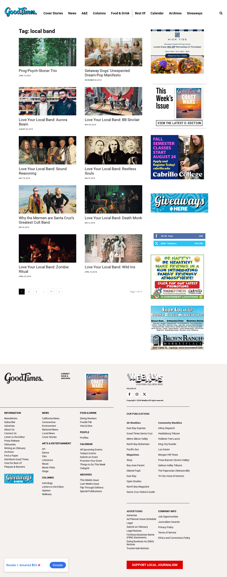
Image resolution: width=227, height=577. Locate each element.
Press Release (12, 440)
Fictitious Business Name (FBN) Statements (140, 536)
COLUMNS (48, 477)
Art (43, 448)
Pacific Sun (133, 449)
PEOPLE (84, 432)
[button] (221, 13)
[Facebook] (129, 394)
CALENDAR (86, 444)
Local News (48, 433)
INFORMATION (12, 412)
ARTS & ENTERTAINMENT (56, 443)
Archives (9, 451)
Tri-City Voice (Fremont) (171, 476)
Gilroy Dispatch (166, 428)
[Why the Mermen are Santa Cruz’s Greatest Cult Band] (47, 199)
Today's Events (88, 453)
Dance (45, 452)
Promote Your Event (91, 460)
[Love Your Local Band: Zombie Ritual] (47, 248)
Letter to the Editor (14, 437)
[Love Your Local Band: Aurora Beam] (47, 101)
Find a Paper (11, 455)
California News (50, 418)
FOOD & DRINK (88, 412)
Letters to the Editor (53, 486)
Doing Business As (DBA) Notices (140, 543)
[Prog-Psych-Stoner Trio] (47, 52)
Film (44, 456)
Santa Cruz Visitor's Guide (141, 492)
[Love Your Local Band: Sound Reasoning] (47, 150)
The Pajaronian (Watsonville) (174, 470)
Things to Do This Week (92, 464)
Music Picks (48, 467)
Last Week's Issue (89, 483)
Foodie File (86, 422)
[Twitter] (144, 394)
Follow (199, 243)
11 (51, 291)
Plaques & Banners (14, 466)
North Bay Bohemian (138, 444)
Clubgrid (84, 468)
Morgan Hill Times (168, 454)
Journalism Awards (169, 521)
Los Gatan (164, 449)
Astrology (47, 483)
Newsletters (10, 418)
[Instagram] (137, 394)
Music (45, 463)
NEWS (45, 412)
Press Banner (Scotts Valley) (173, 460)
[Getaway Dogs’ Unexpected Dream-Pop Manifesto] (113, 52)
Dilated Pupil (133, 470)
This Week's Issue (89, 480)
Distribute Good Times (16, 459)
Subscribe (9, 422)
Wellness (47, 494)
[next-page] (59, 292)
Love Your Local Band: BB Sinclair (112, 120)
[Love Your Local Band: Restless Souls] (113, 150)
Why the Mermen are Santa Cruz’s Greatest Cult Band (46, 220)
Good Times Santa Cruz (140, 433)
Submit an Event (89, 457)
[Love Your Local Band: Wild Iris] (113, 248)
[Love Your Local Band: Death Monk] (113, 199)
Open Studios (134, 481)
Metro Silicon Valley (137, 438)
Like (201, 236)
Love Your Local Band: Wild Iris (110, 267)
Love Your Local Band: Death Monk (113, 218)
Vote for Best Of (13, 463)
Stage (45, 471)
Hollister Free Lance (169, 438)
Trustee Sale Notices (138, 548)
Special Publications (91, 491)
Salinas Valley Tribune (170, 465)
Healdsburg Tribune (169, 433)
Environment (49, 425)
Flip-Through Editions (91, 487)
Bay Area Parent (136, 465)
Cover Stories (49, 437)
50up (129, 460)
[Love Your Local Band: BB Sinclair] (113, 101)
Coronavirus (49, 422)
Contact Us (10, 433)
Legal (130, 523)
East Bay (131, 476)
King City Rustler (167, 444)
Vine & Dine (86, 425)
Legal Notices (134, 530)
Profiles (84, 437)
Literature (47, 460)
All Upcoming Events (91, 449)
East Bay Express (136, 428)
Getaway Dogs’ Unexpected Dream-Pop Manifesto (107, 73)
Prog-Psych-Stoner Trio (38, 71)
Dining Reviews (88, 418)
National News (50, 429)
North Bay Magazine (138, 486)
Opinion (46, 490)
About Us (9, 429)
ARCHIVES (65, 376)
